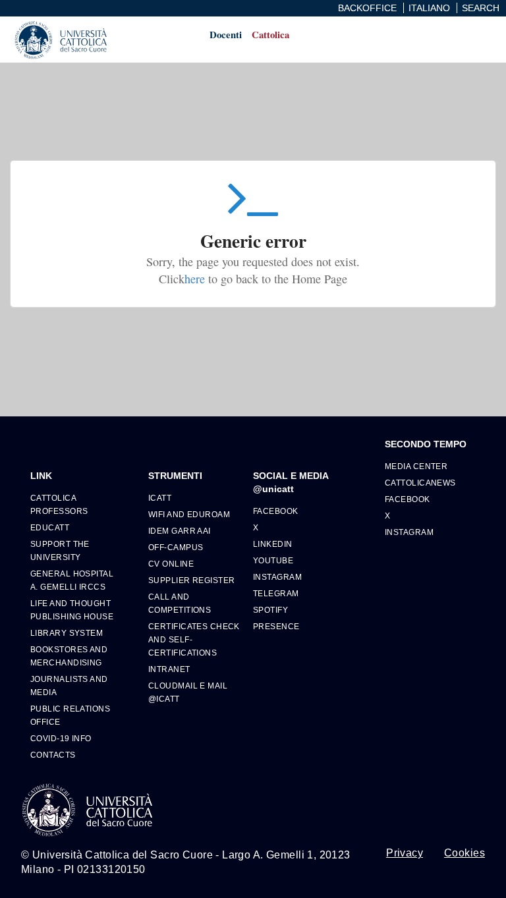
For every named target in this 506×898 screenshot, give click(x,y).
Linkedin (273, 544)
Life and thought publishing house (71, 610)
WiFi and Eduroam (189, 514)
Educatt (49, 527)
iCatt (159, 497)
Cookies (464, 853)
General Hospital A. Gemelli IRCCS (71, 580)
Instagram (277, 577)
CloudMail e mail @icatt (187, 692)
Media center (416, 466)
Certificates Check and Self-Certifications (194, 639)
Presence (276, 626)
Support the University (60, 550)
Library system (66, 633)
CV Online (171, 563)
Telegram (276, 593)
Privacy (404, 853)
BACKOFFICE (367, 8)
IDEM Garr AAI (179, 530)
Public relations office (70, 715)
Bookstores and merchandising (68, 656)
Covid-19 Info (61, 738)
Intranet (169, 669)
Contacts (53, 754)
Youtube (273, 560)
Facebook (275, 511)
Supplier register (191, 580)
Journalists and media (69, 685)
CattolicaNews (420, 482)
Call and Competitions (179, 603)
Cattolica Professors (59, 504)
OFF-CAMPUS (175, 547)
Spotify (270, 609)
